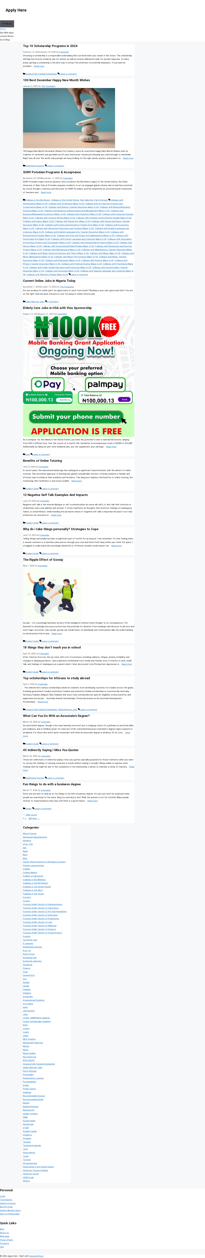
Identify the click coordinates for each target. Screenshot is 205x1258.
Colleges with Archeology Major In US (66, 203)
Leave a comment (68, 74)
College (26, 869)
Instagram (28, 996)
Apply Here (16, 10)
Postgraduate (29, 1081)
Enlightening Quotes (34, 166)
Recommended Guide (33, 1099)
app (24, 847)
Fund (25, 972)
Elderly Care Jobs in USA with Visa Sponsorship (57, 308)
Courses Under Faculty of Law (37, 922)
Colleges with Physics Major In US (97, 260)
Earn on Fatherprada (9, 1214)
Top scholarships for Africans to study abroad (56, 678)
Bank (25, 851)
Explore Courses (8, 1203)
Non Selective (86, 200)
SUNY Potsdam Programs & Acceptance (52, 172)
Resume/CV (28, 1110)
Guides (28, 808)
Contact (27, 897)
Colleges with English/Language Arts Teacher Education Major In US (77, 232)
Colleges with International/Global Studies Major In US (68, 246)
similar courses (30, 1113)
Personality (28, 1074)
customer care (30, 940)
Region (26, 1103)
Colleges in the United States (65, 200)
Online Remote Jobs (34, 301)
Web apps (4, 1236)
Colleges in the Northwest (37, 200)
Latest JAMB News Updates (36, 1018)
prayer (26, 1085)
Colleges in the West (33, 890)
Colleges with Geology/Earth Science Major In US (95, 242)
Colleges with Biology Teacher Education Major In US (73, 207)
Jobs (27, 454)
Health (26, 986)
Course (26, 901)
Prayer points (29, 1089)
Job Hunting (29, 1011)
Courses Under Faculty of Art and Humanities (45, 911)
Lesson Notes (7, 36)
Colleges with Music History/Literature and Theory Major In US (59, 253)
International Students (34, 1000)
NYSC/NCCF (29, 1060)
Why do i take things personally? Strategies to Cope (60, 529)
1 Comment (52, 301)
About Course (29, 833)
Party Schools (101, 200)
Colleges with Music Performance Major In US (76, 257)
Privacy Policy (6, 1240)
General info (29, 975)
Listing (26, 1028)
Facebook (27, 965)
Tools (25, 1156)
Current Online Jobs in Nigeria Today (49, 281)
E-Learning (28, 943)
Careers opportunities (33, 865)
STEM (26, 1128)
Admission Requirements (35, 837)
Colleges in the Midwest (34, 879)
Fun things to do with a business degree (52, 784)
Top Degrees (6, 1199)
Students (27, 1135)
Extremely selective (32, 961)
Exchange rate (30, 957)
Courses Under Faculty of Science (39, 929)
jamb (25, 1007)
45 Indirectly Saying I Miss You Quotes (51, 750)
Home (3, 29)
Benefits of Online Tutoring (42, 460)
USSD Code (28, 1177)
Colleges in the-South (33, 894)
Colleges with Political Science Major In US (81, 264)
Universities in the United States (38, 1167)
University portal (30, 1174)
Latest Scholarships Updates (37, 1021)
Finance (26, 968)
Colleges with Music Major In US (105, 253)
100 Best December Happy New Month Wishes (56, 80)
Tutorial (26, 1159)
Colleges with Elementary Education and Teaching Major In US (64, 228)
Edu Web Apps (7, 32)
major (25, 1035)
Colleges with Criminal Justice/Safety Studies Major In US (103, 218)
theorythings (29, 1152)
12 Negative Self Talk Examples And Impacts (55, 495)
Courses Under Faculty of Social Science (42, 933)
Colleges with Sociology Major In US (62, 271)
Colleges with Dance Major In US (38, 221)
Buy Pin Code (6, 1207)
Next (36, 818)
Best (25, 855)
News (25, 1050)
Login (2, 1196)
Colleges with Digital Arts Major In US (72, 221)
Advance (27, 840)
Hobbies (27, 989)
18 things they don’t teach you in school (52, 647)
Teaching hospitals (32, 1145)
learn (25, 1025)
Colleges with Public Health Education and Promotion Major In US (60, 267)
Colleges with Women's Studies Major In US (47, 274)
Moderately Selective (33, 1043)
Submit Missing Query (10, 1210)
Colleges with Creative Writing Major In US (55, 218)
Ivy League (28, 1003)
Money (26, 1046)
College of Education (33, 876)
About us (4, 1233)
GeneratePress (36, 1256)
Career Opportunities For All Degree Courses (44, 862)
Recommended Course (34, 1096)
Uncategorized (30, 1163)
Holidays (27, 993)
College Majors (30, 872)
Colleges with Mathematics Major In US (61, 249)
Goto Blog (5, 40)
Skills (25, 1117)
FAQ (2, 1247)
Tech (25, 1149)
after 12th (28, 844)
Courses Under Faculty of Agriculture (41, 908)
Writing (26, 1181)
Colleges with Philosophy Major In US (62, 260)
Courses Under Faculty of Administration (42, 904)
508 (30, 818)
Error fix (27, 950)
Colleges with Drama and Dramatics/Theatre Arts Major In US (74, 225)
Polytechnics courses (33, 1078)
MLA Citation (29, 1039)
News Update (29, 1053)
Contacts (4, 1243)
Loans (26, 1032)
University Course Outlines (35, 1170)
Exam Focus (29, 954)
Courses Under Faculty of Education (40, 915)
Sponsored (28, 1124)
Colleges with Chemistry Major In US (84, 214)
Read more (39, 66)
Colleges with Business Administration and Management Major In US (77, 211)
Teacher (27, 1142)
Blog (25, 858)
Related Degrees (31, 1106)
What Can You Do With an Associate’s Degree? (56, 716)
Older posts (31, 815)
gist (25, 979)
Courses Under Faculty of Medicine (39, 925)
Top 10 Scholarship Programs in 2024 (50, 46)
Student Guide (32, 488)
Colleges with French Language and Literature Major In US (79, 239)
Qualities (27, 1092)
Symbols (27, 1138)
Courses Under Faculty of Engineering (41, 918)
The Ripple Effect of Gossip (43, 559)
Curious (26, 936)
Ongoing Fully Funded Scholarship (41, 74)
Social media (29, 1121)
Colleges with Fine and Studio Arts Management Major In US (85, 235)
